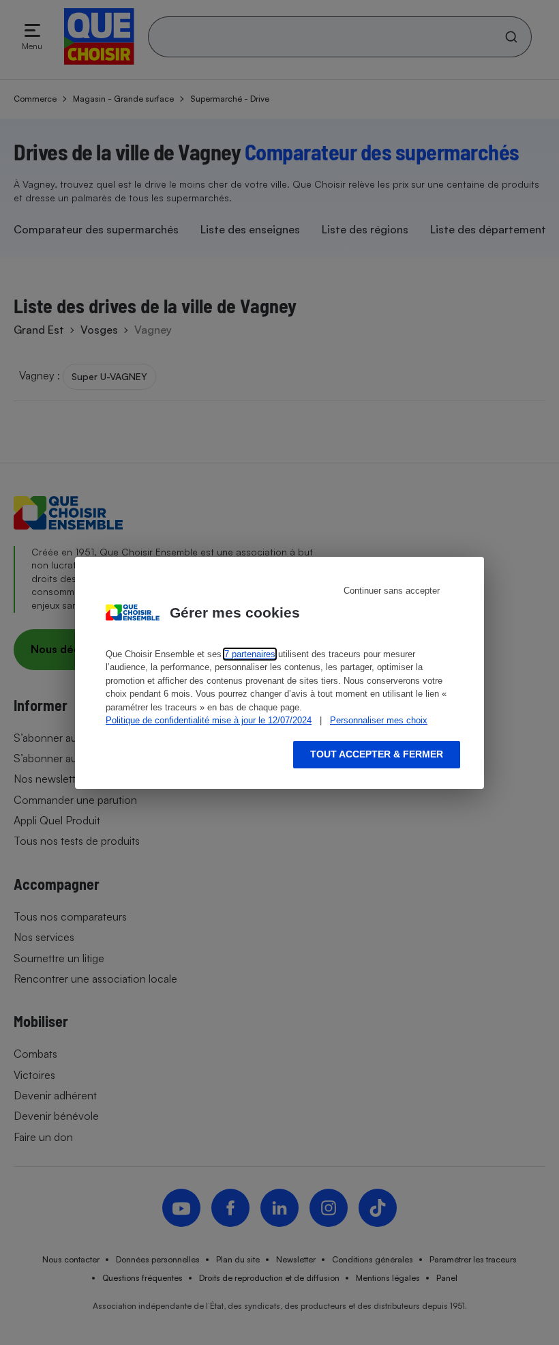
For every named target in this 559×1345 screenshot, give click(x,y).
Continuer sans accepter (392, 590)
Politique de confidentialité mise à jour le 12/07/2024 (209, 720)
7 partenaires (249, 654)
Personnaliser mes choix (378, 720)
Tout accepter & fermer (376, 754)
